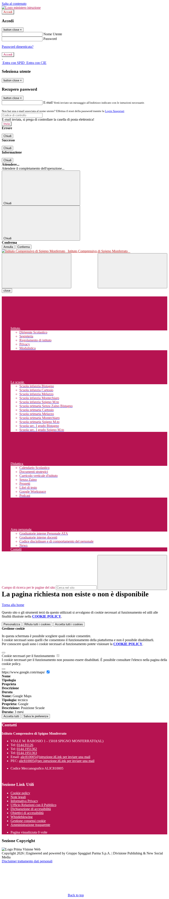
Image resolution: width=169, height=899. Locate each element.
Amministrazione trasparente (30, 825)
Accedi (8, 12)
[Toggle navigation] (36, 270)
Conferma (23, 247)
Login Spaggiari (114, 111)
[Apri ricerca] (132, 270)
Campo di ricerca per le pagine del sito (28, 587)
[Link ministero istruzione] (21, 7)
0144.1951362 (27, 749)
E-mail (48, 102)
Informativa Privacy (24, 801)
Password (50, 39)
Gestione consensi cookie (28, 821)
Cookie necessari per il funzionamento (29, 656)
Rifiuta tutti (37, 624)
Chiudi (7, 136)
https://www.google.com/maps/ (24, 672)
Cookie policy (20, 793)
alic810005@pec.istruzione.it (56, 761)
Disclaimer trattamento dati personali (27, 861)
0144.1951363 (27, 753)
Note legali (18, 797)
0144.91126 (25, 745)
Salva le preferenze (36, 716)
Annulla (8, 247)
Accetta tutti (69, 624)
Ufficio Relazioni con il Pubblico (33, 805)
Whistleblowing (22, 817)
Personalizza (12, 624)
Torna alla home (13, 605)
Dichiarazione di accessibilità (31, 809)
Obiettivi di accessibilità (27, 813)
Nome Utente (52, 34)
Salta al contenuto (14, 4)
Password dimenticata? (17, 47)
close (7, 290)
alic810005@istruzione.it (55, 757)
